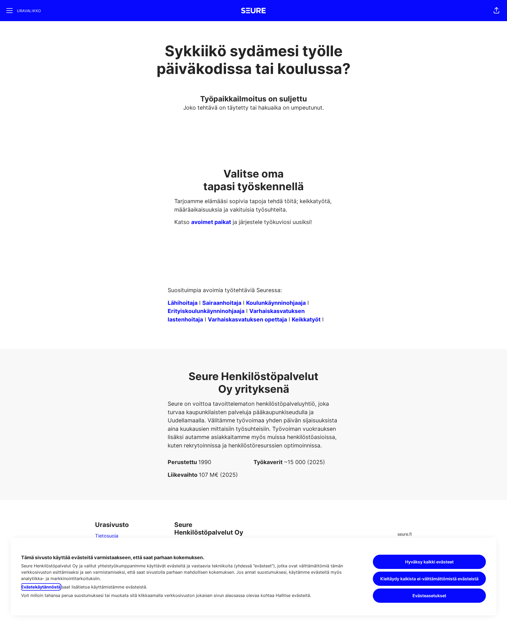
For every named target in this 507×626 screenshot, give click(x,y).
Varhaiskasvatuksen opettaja (247, 319)
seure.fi (404, 534)
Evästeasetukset (429, 595)
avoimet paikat (211, 222)
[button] (496, 10)
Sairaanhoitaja (221, 303)
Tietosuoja (106, 536)
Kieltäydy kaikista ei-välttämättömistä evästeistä (429, 578)
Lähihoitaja (183, 303)
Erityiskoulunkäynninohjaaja (206, 311)
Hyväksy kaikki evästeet (429, 561)
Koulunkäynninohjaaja (276, 303)
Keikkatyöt (306, 319)
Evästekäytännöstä (40, 587)
